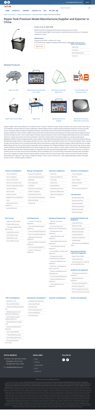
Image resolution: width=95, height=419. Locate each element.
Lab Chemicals (32, 307)
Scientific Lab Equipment (57, 298)
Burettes (74, 177)
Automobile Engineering (14, 337)
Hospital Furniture (77, 223)
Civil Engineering (33, 218)
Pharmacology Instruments (80, 289)
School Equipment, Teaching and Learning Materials (80, 263)
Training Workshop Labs (14, 335)
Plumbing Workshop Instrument (11, 341)
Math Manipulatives (78, 53)
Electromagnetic (12, 177)
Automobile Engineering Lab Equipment (58, 242)
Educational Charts (34, 304)
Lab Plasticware (33, 315)
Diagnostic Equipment (78, 237)
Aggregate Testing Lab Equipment (34, 238)
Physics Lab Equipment (24, 14)
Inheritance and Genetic (35, 188)
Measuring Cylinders (78, 206)
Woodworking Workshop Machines (13, 328)
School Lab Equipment (35, 310)
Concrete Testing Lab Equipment (34, 222)
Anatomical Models (34, 312)
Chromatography (77, 174)
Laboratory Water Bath (57, 191)
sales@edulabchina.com (14, 367)
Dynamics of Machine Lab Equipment (57, 262)
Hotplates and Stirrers (57, 188)
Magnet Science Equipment (15, 197)
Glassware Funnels (77, 209)
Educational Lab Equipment (36, 298)
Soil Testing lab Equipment (36, 247)
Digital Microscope (12, 238)
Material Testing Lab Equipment (56, 222)
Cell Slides (31, 185)
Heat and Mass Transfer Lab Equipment (58, 252)
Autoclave (53, 174)
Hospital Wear (76, 240)
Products (16, 11)
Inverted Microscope (13, 241)
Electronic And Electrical (14, 183)
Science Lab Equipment (79, 298)
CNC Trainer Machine (13, 332)
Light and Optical (12, 208)
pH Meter (75, 185)
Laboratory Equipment (57, 194)
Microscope (9, 218)
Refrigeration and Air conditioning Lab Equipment (57, 257)
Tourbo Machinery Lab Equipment (56, 285)
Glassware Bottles (77, 200)
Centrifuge (53, 180)
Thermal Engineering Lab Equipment (57, 247)
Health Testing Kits (34, 191)
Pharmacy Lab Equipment (79, 283)
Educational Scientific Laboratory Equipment (78, 252)
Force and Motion (12, 174)
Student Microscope (13, 224)
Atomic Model (76, 180)
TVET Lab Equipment (12, 298)
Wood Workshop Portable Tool (13, 323)
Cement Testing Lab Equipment (34, 251)
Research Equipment (78, 286)
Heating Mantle (54, 185)
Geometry (75, 56)
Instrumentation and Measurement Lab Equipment (58, 227)
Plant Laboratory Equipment (36, 197)
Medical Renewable (78, 231)
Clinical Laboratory (77, 259)
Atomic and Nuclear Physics (15, 185)
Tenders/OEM (38, 365)
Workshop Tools (11, 301)
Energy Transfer (11, 194)
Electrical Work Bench (13, 304)
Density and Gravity (12, 180)
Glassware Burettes (78, 197)
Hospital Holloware (77, 234)
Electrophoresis (33, 183)
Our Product (12, 14)
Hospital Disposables (78, 229)
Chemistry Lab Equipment (80, 171)
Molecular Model (33, 200)
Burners (52, 197)
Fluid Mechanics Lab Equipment (55, 232)
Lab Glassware (76, 194)
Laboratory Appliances (57, 171)
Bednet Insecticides (78, 256)
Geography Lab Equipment (36, 301)
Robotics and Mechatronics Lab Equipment (58, 272)
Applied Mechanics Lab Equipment (56, 237)
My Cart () (53, 11)
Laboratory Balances (56, 177)
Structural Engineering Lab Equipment (35, 227)
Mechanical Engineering (57, 218)
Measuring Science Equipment (11, 204)
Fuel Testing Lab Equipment (58, 276)
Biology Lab (31, 203)
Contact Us (36, 11)
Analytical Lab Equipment (79, 270)
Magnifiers (31, 180)
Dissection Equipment (35, 174)
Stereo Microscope (12, 235)
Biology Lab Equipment (35, 171)
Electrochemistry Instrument (81, 292)
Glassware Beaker (77, 203)
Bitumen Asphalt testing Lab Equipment (36, 243)
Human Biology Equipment (36, 177)
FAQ (45, 11)
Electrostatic (11, 191)
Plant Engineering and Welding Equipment (12, 318)
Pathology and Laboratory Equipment (79, 274)
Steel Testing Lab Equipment (37, 231)
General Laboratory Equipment (77, 279)
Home (7, 11)
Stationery (75, 50)
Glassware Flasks (77, 212)
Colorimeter (53, 183)
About (87, 2)
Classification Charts (34, 194)
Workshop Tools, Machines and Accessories (57, 267)
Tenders (26, 11)
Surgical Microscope (13, 232)
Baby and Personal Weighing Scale (80, 244)
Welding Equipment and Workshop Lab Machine (13, 313)
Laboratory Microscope (14, 221)
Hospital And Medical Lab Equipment (79, 219)
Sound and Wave (38, 14)
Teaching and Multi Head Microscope (13, 228)
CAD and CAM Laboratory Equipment (57, 280)
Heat (8, 200)
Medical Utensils (77, 226)
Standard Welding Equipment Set (14, 308)
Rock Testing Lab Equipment (37, 234)
